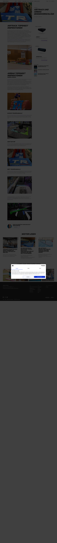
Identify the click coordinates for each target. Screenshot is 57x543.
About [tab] (40, 268)
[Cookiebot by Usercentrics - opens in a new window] (41, 265)
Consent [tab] (17, 268)
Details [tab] (28, 268)
